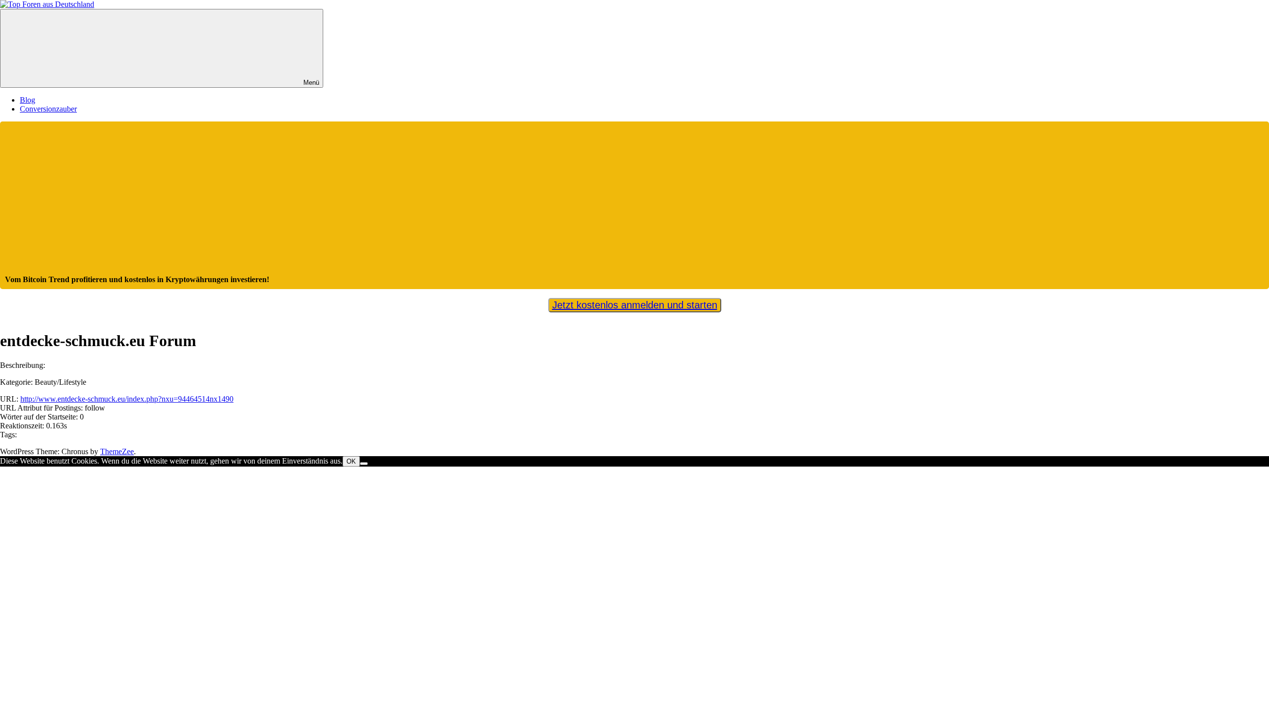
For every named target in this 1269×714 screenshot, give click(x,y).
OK (351, 461)
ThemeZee (117, 451)
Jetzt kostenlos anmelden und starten (634, 304)
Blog (27, 100)
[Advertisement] (634, 200)
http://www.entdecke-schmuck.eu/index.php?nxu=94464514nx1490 (126, 399)
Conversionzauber (48, 109)
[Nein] (364, 463)
